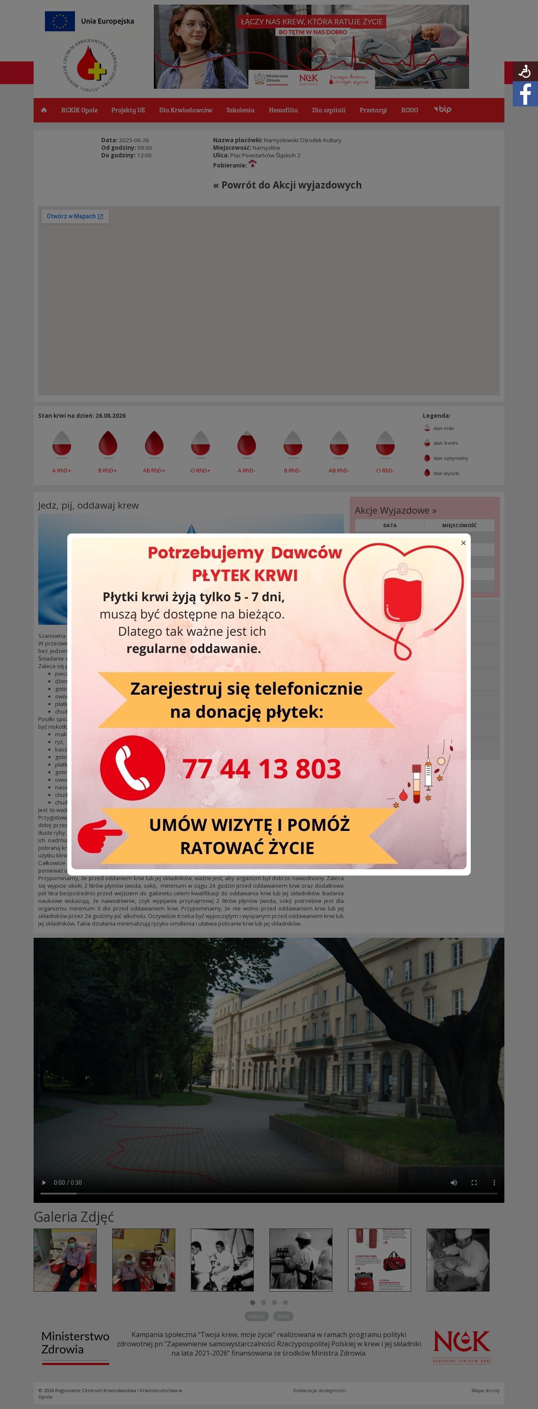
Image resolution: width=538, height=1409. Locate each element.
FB (525, 93)
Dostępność (525, 71)
